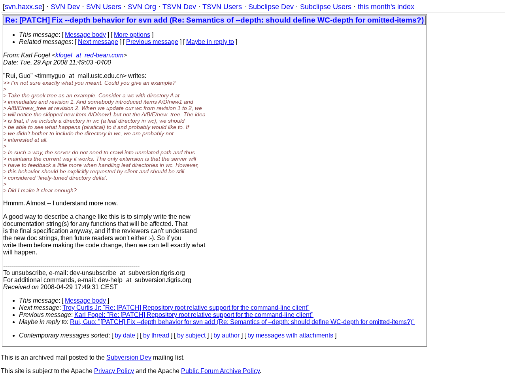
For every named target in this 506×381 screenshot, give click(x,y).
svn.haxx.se (23, 7)
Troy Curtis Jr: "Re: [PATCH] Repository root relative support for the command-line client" (186, 307)
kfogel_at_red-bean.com (89, 55)
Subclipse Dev (271, 7)
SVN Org (142, 7)
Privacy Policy (114, 371)
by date (125, 335)
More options (132, 34)
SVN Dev (65, 7)
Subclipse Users (325, 7)
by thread (156, 335)
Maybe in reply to (210, 41)
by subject (191, 335)
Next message (98, 41)
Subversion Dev (128, 357)
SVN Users (103, 7)
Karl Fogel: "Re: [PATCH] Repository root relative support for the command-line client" (193, 314)
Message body (85, 34)
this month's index (386, 7)
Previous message (152, 41)
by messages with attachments (290, 335)
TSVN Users (222, 7)
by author (226, 335)
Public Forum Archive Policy (220, 371)
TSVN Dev (179, 7)
